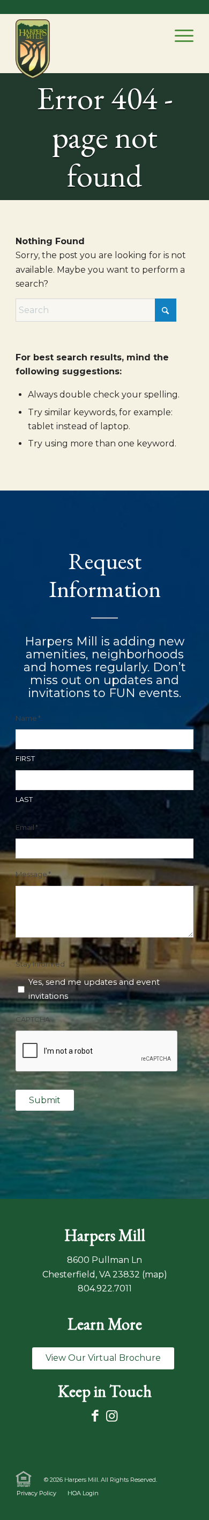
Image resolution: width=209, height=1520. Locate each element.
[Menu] (178, 35)
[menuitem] (178, 35)
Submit (45, 1100)
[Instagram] (111, 1416)
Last (24, 799)
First (25, 759)
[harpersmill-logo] (33, 49)
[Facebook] (95, 1416)
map (154, 1274)
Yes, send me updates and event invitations (94, 989)
